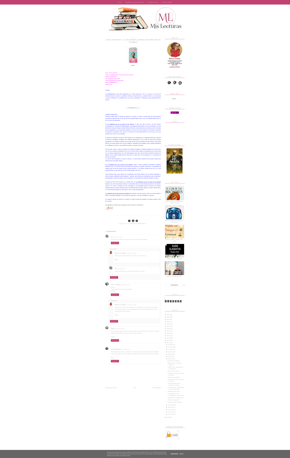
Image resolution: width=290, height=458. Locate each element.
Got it (182, 454)
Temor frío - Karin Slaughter (174, 258)
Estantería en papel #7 (174, 400)
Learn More (174, 454)
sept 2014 (170, 351)
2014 (168, 342)
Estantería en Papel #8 (174, 377)
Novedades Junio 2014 (174, 391)
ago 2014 (170, 354)
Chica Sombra (115, 285)
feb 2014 (170, 412)
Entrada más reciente (111, 387)
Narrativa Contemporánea (138, 223)
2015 (168, 340)
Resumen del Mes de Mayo (175, 402)
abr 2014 (170, 407)
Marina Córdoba (120, 253)
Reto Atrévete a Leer (173, 371)
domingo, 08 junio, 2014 (131, 253)
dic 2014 (170, 344)
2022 (168, 324)
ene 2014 (170, 414)
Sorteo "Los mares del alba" (174, 276)
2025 (168, 317)
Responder (115, 243)
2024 (168, 319)
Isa (112, 237)
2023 (168, 321)
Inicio (120, 2)
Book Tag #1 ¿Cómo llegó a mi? (175, 397)
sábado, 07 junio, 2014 (118, 236)
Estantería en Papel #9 (174, 360)
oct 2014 (170, 349)
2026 (168, 314)
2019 (168, 331)
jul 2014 (170, 356)
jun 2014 (170, 358)
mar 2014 (170, 409)
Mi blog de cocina (153, 2)
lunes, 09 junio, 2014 (121, 268)
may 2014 (170, 405)
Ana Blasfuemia (116, 349)
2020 (168, 328)
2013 (168, 417)
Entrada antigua (156, 387)
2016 (168, 338)
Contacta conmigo (167, 2)
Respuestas (114, 249)
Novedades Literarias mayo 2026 (134, 2)
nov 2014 (170, 347)
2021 (168, 326)
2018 (168, 333)
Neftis (113, 328)
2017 (168, 335)
